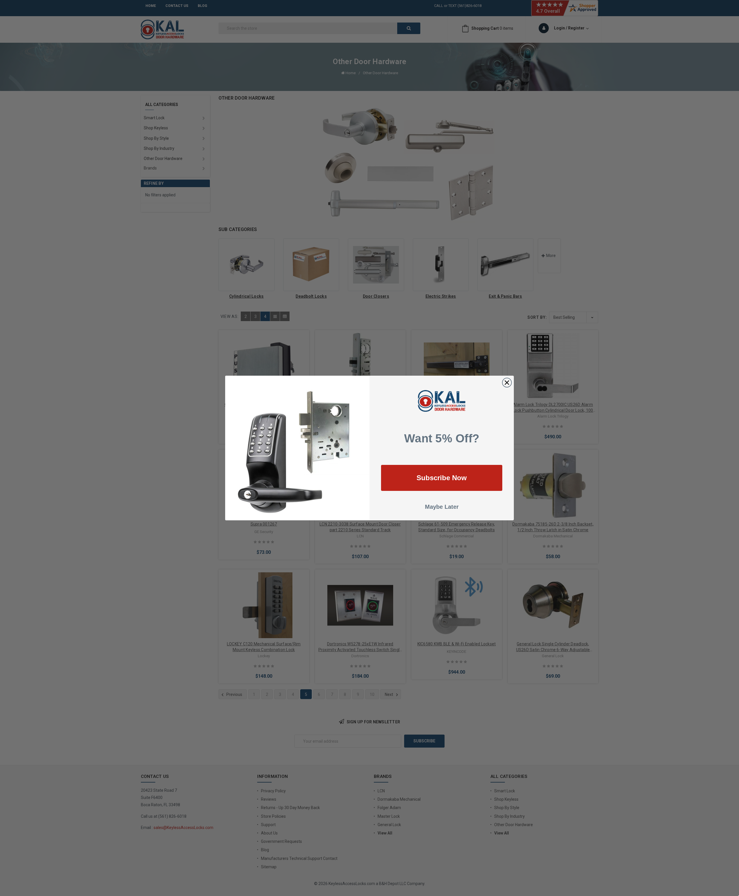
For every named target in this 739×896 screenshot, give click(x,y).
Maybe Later (442, 507)
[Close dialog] (507, 382)
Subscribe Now (442, 478)
